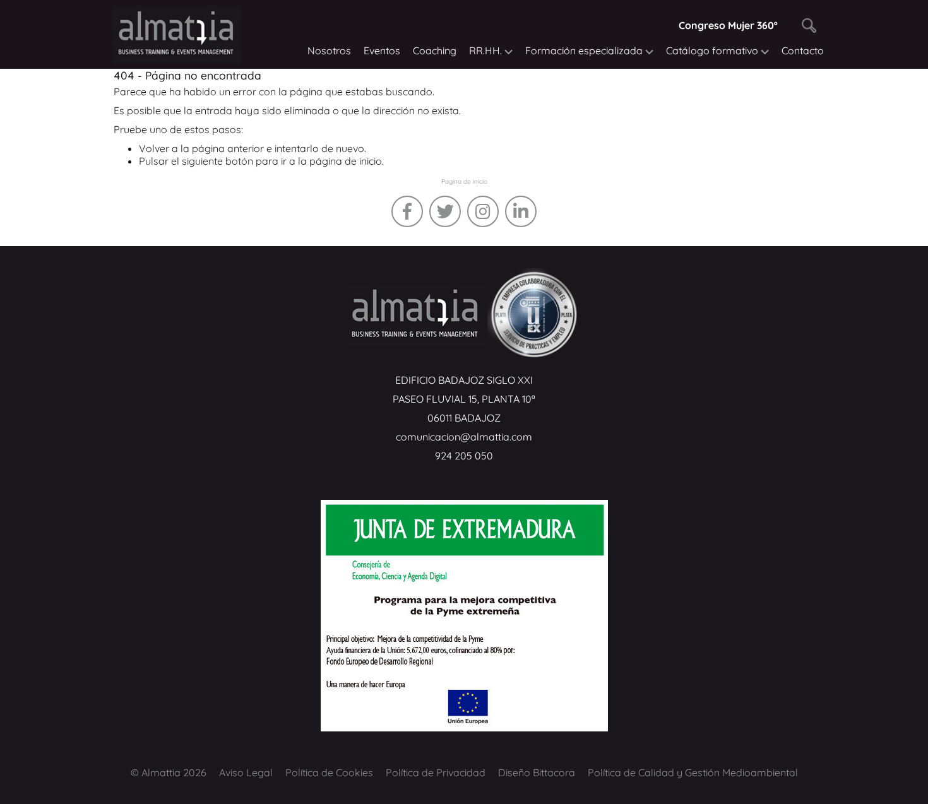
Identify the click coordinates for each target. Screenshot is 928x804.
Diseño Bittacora (536, 772)
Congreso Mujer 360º (728, 25)
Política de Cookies (329, 772)
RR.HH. (486, 50)
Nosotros (329, 50)
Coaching (434, 50)
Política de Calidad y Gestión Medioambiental (693, 772)
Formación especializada (585, 50)
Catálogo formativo (713, 50)
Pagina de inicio (464, 181)
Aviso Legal (246, 772)
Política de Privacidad (435, 772)
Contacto (803, 50)
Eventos (382, 50)
